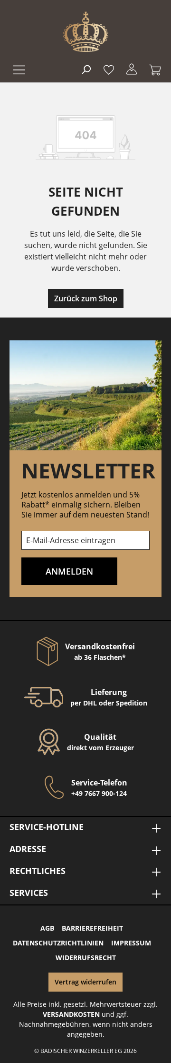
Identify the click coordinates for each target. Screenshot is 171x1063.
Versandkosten (71, 1014)
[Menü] (18, 69)
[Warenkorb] (152, 69)
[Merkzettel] (108, 69)
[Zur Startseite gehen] (85, 31)
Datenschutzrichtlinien (58, 942)
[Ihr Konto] (131, 69)
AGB (47, 928)
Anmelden (69, 571)
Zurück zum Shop (85, 298)
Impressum (131, 942)
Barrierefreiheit (92, 928)
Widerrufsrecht (86, 957)
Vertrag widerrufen (85, 981)
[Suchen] (86, 69)
